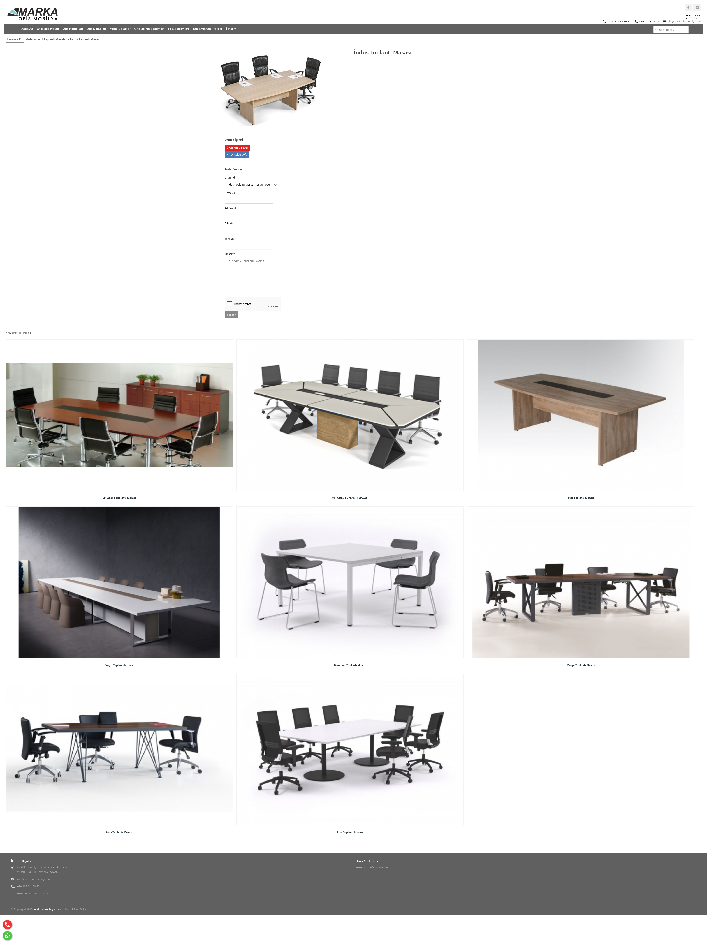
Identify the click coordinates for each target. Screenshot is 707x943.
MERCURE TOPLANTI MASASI (350, 497)
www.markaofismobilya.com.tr (374, 867)
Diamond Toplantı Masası (350, 665)
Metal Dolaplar (120, 28)
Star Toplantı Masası (581, 497)
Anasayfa (26, 28)
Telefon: (231, 238)
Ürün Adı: (230, 177)
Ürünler (11, 39)
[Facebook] (688, 7)
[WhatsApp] (7, 935)
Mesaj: (230, 254)
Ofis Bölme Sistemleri (149, 28)
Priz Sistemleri (178, 28)
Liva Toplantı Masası (350, 832)
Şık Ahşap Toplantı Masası (119, 497)
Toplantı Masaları (55, 39)
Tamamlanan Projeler (207, 28)
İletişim (231, 28)
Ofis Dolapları (96, 28)
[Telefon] (7, 924)
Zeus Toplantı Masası (119, 832)
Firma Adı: (231, 193)
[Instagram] (697, 7)
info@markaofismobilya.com (684, 21)
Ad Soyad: (232, 208)
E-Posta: (229, 223)
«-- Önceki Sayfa (236, 154)
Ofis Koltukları (73, 28)
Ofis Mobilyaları (48, 28)
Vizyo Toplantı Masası (119, 665)
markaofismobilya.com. (47, 909)
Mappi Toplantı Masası (581, 665)
